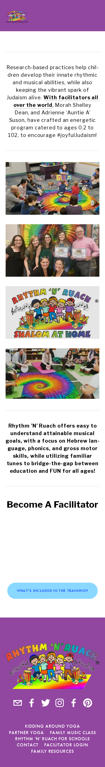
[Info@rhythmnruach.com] (17, 702)
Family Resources (52, 751)
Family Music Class (73, 732)
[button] (52, 547)
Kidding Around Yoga (52, 726)
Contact (27, 744)
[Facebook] (73, 702)
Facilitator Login (66, 744)
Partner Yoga (26, 732)
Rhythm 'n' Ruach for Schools (52, 738)
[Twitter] (45, 702)
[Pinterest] (87, 702)
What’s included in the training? (52, 590)
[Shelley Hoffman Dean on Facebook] (31, 702)
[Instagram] (59, 702)
